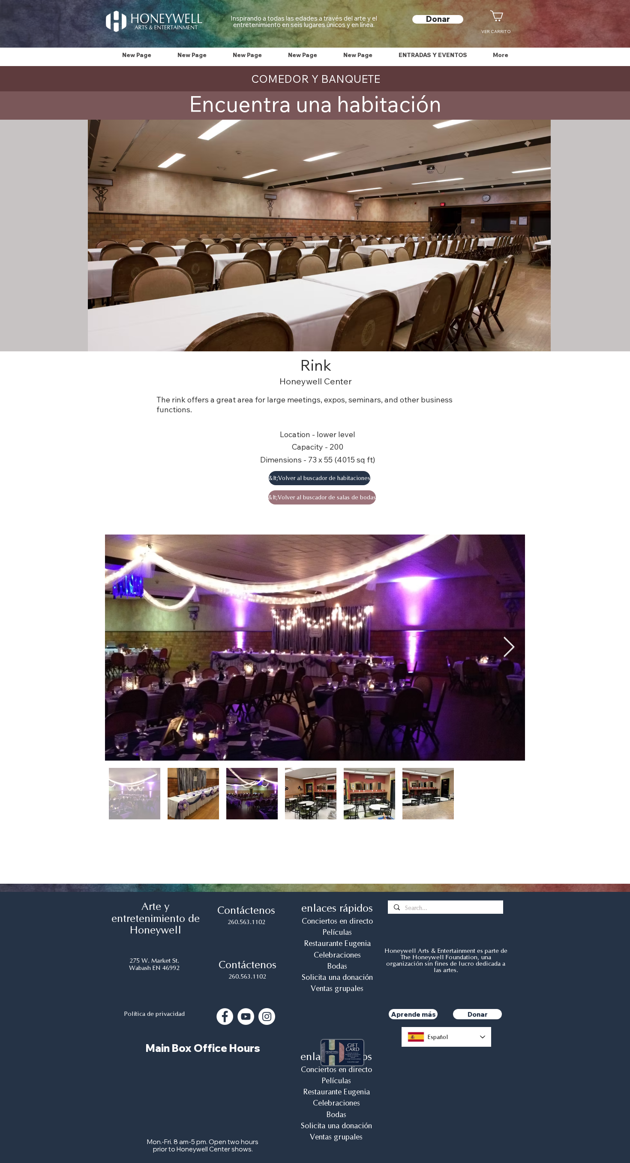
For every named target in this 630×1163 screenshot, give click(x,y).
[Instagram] (266, 1016)
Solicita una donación (337, 977)
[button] (432, 55)
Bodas (337, 966)
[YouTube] (245, 1016)
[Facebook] (224, 1016)
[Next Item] (508, 648)
